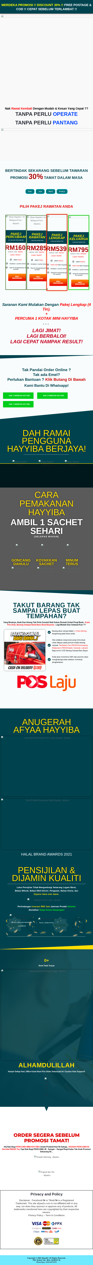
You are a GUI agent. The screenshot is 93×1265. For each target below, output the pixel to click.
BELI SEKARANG (17, 277)
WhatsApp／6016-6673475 (46, 1262)
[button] (4, 682)
